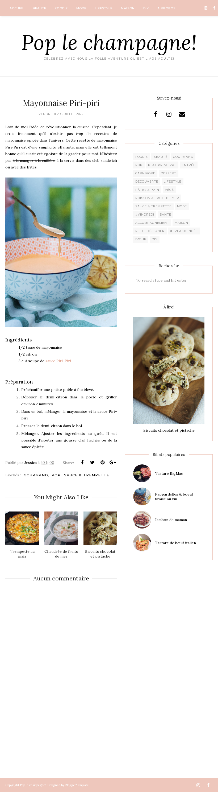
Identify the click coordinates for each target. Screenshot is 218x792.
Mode (182, 206)
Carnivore (145, 173)
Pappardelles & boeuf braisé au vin (174, 496)
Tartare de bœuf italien (175, 543)
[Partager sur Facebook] (82, 462)
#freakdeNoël (184, 231)
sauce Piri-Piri (58, 360)
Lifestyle (172, 181)
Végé (169, 190)
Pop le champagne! (109, 42)
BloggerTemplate (77, 785)
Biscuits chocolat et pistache (169, 430)
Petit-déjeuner (150, 231)
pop (56, 475)
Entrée (188, 165)
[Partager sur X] (92, 462)
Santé (165, 214)
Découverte (146, 181)
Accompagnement (152, 223)
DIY (154, 239)
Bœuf (140, 239)
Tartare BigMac (169, 473)
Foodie (141, 157)
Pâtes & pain (147, 190)
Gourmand (36, 475)
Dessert (168, 173)
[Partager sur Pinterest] (102, 462)
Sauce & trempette (86, 475)
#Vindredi (144, 214)
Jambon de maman (171, 519)
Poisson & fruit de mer (157, 198)
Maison (181, 223)
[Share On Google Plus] (112, 462)
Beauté (160, 157)
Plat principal (162, 165)
